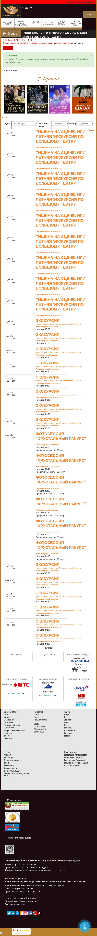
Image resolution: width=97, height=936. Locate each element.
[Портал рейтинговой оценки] (9, 848)
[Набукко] (37, 99)
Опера (36, 714)
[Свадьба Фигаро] (59, 99)
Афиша (6, 714)
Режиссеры (68, 728)
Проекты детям (39, 726)
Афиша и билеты (31, 32)
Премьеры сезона (40, 720)
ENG (30, 7)
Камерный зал (9, 720)
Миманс (67, 736)
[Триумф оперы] (14, 99)
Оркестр (67, 722)
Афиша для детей (40, 729)
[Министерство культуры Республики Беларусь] (12, 817)
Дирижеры (68, 720)
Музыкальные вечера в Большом (76, 763)
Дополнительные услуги (12, 771)
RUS (27, 7)
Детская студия (39, 732)
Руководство (8, 755)
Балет (36, 717)
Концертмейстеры (70, 730)
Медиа (36, 36)
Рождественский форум (12, 725)
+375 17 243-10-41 (27, 864)
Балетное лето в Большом (73, 757)
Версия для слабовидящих (80, 1)
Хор (65, 725)
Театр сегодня (9, 757)
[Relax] (81, 704)
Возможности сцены (11, 768)
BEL (23, 7)
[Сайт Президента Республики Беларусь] (17, 805)
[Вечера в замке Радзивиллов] (21, 685)
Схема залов (8, 738)
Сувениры (56, 36)
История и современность (13, 760)
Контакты (46, 36)
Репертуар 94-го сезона (60, 32)
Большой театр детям (71, 765)
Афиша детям (8, 722)
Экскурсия (47, 320)
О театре (44, 32)
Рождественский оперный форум (76, 755)
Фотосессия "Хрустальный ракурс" (61, 436)
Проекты (7, 763)
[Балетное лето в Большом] (48, 687)
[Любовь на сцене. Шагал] (82, 99)
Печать (91, 130)
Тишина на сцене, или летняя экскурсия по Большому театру (60, 136)
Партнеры (26, 36)
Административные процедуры (63, 860)
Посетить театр (9, 765)
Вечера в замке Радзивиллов (14, 730)
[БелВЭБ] (79, 669)
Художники (68, 733)
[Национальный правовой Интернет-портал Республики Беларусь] (12, 827)
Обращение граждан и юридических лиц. (25, 860)
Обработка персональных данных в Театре (16, 774)
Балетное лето (9, 728)
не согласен (77, 42)
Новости (6, 736)
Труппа (76, 32)
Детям (84, 32)
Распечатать (11, 70)
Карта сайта (8, 733)
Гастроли (7, 717)
